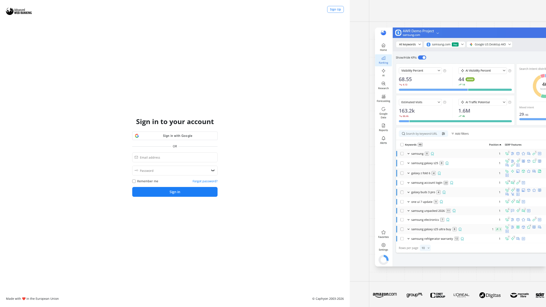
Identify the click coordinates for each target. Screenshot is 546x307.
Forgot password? (205, 181)
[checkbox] (145, 181)
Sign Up (335, 9)
